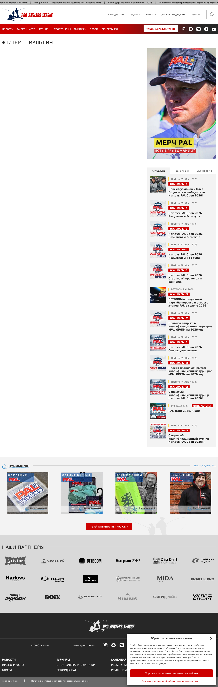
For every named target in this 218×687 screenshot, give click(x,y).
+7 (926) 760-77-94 (40, 645)
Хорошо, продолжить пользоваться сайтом (171, 673)
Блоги (94, 28)
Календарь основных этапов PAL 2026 (118, 2)
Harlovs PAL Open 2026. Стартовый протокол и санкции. (185, 278)
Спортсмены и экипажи (70, 28)
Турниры (44, 28)
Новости (7, 28)
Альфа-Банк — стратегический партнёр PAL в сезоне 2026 (55, 2)
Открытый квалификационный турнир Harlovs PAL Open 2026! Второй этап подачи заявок (188, 396)
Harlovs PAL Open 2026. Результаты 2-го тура (185, 235)
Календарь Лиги (116, 14)
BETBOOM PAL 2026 (182, 289)
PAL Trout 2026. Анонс (184, 411)
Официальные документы (173, 14)
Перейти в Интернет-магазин (109, 526)
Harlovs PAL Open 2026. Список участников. (185, 348)
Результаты (135, 14)
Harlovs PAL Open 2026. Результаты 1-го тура (185, 255)
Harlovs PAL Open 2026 (184, 179)
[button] (211, 638)
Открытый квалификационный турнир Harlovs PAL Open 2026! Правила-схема (188, 440)
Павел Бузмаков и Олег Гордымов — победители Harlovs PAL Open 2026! (186, 192)
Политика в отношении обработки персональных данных (170, 681)
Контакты (196, 14)
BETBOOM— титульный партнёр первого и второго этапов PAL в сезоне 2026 (188, 302)
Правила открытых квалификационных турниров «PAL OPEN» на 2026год (190, 326)
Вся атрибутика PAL (205, 465)
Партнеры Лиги (10, 680)
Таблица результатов (160, 28)
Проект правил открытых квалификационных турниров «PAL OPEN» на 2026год (190, 371)
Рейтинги (151, 14)
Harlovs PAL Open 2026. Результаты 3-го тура (185, 214)
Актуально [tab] (158, 170)
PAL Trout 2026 (179, 405)
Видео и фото (26, 28)
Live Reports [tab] (204, 170)
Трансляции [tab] (181, 170)
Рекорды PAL (110, 28)
